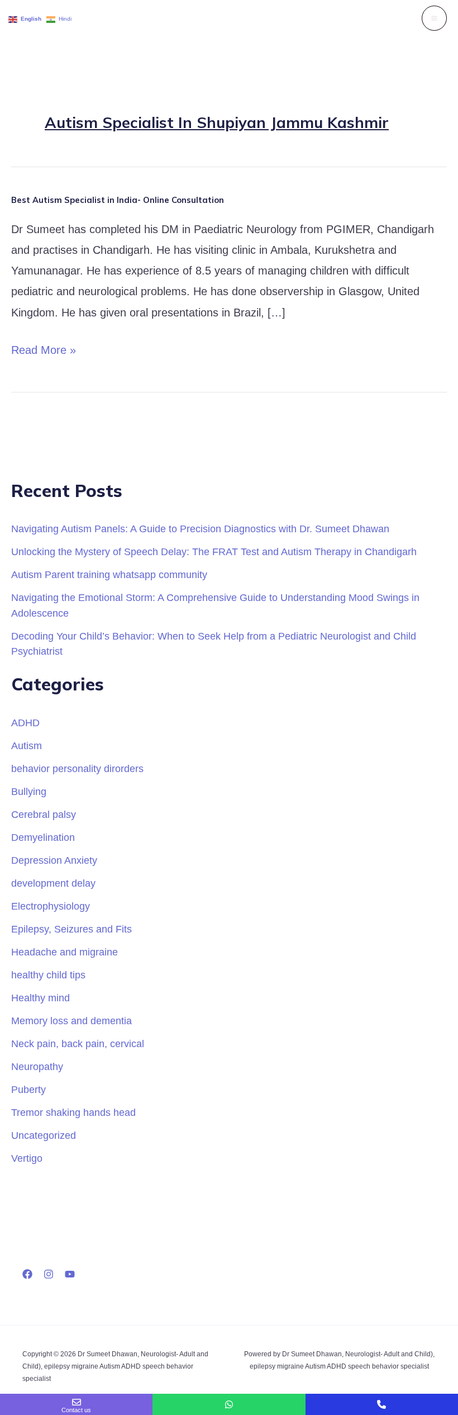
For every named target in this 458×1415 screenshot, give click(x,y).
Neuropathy (37, 1066)
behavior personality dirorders (77, 768)
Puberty (28, 1089)
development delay (53, 883)
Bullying (28, 791)
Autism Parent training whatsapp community (109, 574)
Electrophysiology (50, 906)
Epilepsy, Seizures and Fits (71, 929)
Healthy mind (40, 998)
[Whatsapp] (228, 1404)
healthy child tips (48, 975)
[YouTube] (70, 1274)
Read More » (43, 348)
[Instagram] (49, 1274)
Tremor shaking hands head (73, 1112)
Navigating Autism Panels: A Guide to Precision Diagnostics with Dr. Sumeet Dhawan (200, 528)
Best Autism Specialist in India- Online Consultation (117, 200)
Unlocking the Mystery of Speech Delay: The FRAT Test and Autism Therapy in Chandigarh (214, 551)
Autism (26, 745)
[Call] (382, 1404)
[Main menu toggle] (434, 18)
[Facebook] (27, 1274)
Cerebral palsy (43, 814)
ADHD (25, 722)
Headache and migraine (64, 952)
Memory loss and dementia (71, 1020)
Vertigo (26, 1158)
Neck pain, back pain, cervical (77, 1043)
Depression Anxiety (54, 860)
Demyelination (43, 837)
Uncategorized (43, 1135)
